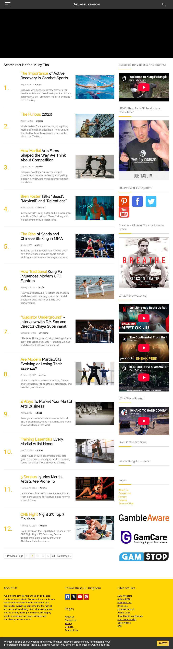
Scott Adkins (124, 623)
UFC (119, 626)
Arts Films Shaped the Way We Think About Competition (43, 155)
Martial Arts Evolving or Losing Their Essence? (41, 364)
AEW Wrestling (124, 596)
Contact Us (125, 493)
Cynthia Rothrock (126, 609)
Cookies (123, 500)
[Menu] (8, 4)
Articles (38, 84)
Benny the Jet (124, 602)
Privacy (123, 496)
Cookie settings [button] (145, 643)
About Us (124, 490)
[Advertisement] (86, 34)
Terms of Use (126, 503)
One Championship (126, 619)
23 (53, 555)
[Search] (164, 4)
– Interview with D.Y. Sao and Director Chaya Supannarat (43, 321)
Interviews (40, 207)
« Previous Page (14, 555)
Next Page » (64, 555)
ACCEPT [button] (163, 643)
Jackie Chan (123, 612)
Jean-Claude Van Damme (130, 616)
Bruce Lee (122, 606)
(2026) (36, 114)
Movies (39, 121)
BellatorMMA (123, 599)
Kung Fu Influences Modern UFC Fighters (41, 276)
